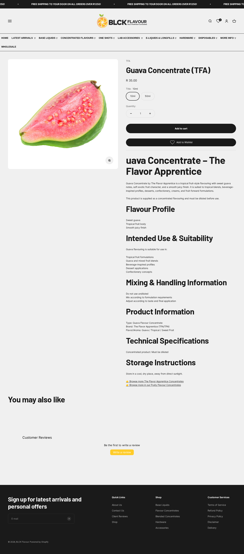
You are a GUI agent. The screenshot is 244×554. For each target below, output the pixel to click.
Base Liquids (47, 38)
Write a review (122, 452)
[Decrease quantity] (131, 113)
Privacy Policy (215, 516)
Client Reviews (120, 516)
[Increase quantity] (150, 113)
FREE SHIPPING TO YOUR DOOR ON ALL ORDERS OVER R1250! (60, 4)
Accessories (162, 527)
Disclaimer (213, 522)
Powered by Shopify (39, 542)
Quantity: (131, 106)
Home (4, 38)
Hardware (186, 38)
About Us (117, 504)
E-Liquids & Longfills (160, 38)
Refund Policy (215, 510)
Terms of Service (217, 504)
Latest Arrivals (22, 38)
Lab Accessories (129, 38)
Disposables (207, 38)
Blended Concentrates (168, 516)
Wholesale (8, 46)
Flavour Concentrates (167, 510)
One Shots (105, 38)
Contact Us (118, 510)
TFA (128, 60)
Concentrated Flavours (77, 38)
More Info (227, 38)
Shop (115, 522)
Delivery (212, 527)
